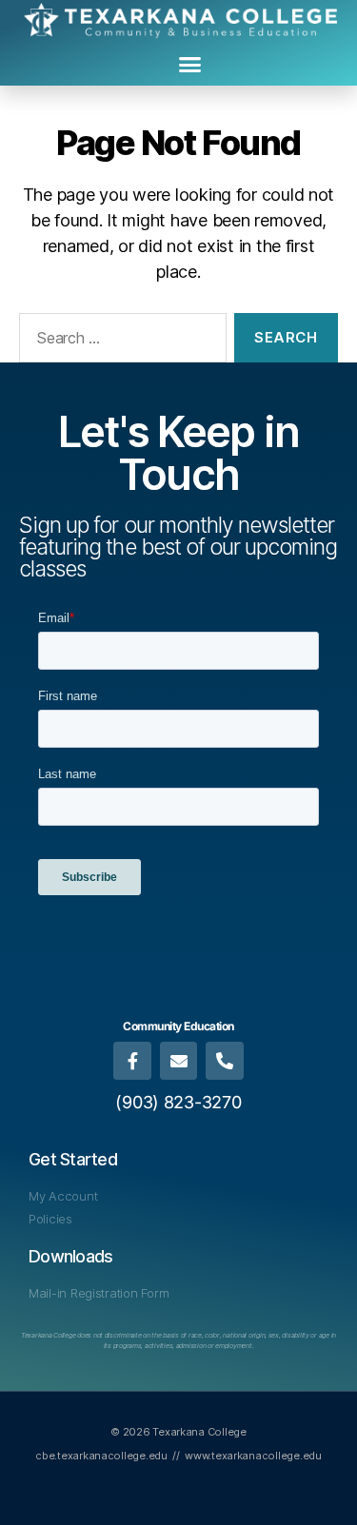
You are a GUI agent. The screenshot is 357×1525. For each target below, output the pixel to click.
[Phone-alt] (225, 1061)
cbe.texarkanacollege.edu (101, 1455)
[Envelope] (179, 1061)
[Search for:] (119, 341)
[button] (189, 65)
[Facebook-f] (132, 1061)
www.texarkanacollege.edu (253, 1455)
